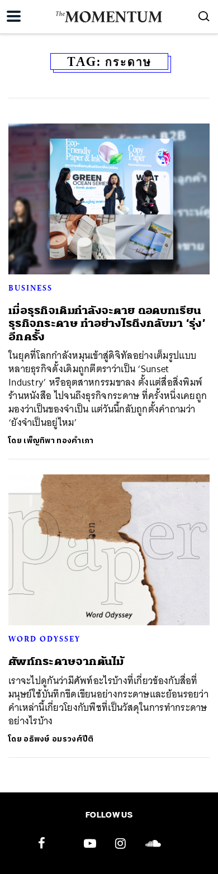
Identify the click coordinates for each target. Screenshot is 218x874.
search (204, 16)
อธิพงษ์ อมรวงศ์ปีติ (58, 739)
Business (30, 288)
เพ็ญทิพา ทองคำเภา (58, 440)
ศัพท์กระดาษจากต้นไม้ (66, 661)
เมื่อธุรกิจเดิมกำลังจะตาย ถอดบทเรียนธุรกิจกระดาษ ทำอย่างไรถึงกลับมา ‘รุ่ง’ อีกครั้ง (106, 323)
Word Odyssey (44, 639)
